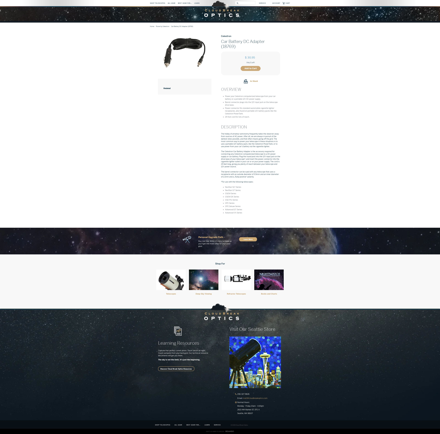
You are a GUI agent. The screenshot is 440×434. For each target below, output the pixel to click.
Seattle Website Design (215, 431)
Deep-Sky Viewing (204, 294)
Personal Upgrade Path (210, 237)
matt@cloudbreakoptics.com (255, 398)
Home (152, 26)
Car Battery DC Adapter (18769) (182, 26)
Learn (196, 3)
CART (288, 3)
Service (262, 3)
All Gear (171, 3)
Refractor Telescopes (236, 294)
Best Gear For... (185, 3)
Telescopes (171, 294)
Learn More (248, 239)
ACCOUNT (276, 3)
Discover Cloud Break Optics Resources (176, 369)
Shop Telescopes (157, 3)
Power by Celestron (162, 26)
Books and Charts (269, 294)
